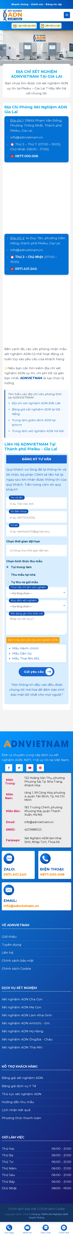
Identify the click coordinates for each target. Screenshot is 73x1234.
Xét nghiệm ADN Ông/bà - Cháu (27, 1039)
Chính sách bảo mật (17, 960)
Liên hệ (7, 952)
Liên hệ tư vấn (52, 25)
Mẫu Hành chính (25, 648)
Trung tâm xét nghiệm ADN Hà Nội (38, 431)
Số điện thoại (19, 511)
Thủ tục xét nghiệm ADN (21, 1094)
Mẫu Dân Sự (22, 653)
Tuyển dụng (11, 944)
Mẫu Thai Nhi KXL (26, 658)
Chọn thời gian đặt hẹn (23, 541)
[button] (67, 15)
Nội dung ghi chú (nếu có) (27, 613)
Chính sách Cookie (16, 968)
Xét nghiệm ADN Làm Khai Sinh (27, 1015)
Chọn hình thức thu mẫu (24, 561)
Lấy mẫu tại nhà (27, 25)
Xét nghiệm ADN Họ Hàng (22, 1031)
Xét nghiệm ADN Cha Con (22, 999)
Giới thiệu (9, 936)
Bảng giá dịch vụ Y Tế (19, 1086)
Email (14, 525)
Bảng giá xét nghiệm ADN (22, 1078)
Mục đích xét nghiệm (24, 600)
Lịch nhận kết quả (16, 1110)
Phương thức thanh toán (21, 1118)
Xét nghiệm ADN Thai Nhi (22, 1047)
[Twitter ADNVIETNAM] (19, 767)
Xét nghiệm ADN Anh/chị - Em (26, 1023)
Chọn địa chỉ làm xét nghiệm (28, 587)
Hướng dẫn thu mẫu (18, 1102)
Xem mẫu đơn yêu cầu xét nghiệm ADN (33, 640)
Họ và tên (17, 497)
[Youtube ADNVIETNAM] (29, 767)
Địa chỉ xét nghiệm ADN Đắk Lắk (36, 403)
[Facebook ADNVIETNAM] (8, 767)
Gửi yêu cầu (34, 672)
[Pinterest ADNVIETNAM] (40, 767)
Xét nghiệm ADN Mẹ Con (21, 1007)
